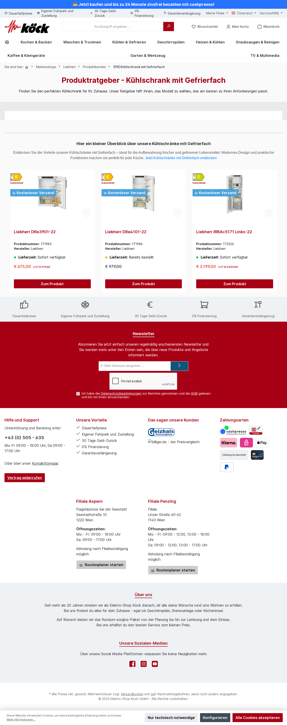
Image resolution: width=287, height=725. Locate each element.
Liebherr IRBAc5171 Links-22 (224, 231)
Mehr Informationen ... (21, 719)
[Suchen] (168, 26)
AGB (194, 393)
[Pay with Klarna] (228, 443)
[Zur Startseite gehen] (27, 26)
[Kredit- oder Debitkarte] (257, 455)
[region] (143, 231)
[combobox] (112, 26)
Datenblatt (16, 182)
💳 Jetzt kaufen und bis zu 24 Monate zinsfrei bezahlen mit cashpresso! (143, 4)
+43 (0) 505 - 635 (24, 437)
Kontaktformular (45, 463)
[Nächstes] (277, 231)
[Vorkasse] (256, 430)
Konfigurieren (215, 717)
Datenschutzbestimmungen (121, 393)
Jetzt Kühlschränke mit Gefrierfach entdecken (181, 158)
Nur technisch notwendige (171, 717)
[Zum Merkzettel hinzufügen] (86, 212)
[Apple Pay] (262, 443)
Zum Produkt (52, 284)
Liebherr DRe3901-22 (35, 231)
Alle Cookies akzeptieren (257, 717)
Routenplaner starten (103, 564)
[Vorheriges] (9, 231)
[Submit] (179, 366)
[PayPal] (227, 467)
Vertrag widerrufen (24, 477)
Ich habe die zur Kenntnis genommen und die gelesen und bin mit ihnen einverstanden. (146, 395)
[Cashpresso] (233, 430)
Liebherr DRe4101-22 (125, 231)
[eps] (246, 443)
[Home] (8, 42)
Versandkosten (132, 694)
